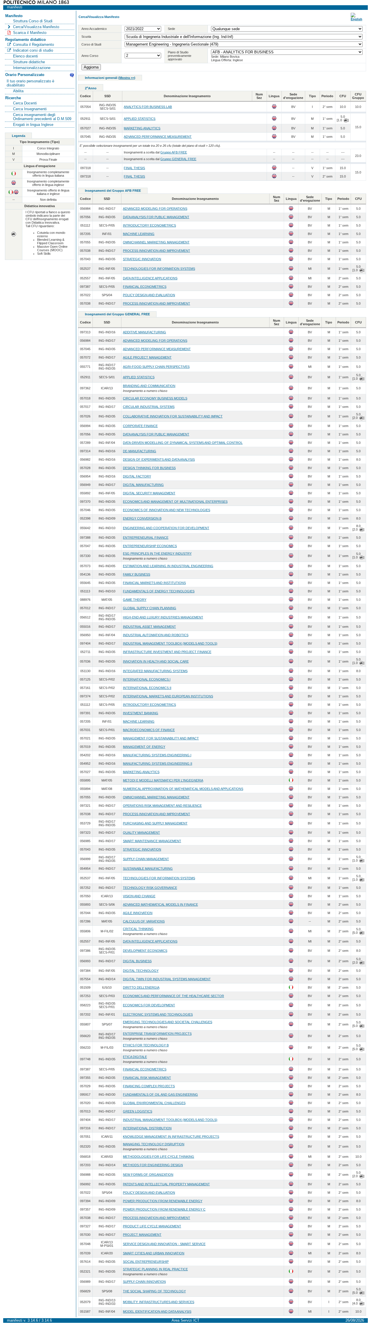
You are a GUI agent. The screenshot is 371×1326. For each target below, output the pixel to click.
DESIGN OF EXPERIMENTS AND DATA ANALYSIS (159, 459)
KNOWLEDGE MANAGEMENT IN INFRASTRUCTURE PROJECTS (171, 1136)
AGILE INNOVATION (137, 913)
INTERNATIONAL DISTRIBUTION (147, 1128)
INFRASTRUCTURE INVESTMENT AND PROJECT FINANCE (167, 652)
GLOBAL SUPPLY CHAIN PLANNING (149, 608)
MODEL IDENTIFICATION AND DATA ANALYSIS (157, 1311)
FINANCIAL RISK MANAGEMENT (147, 1077)
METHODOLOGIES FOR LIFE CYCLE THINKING (158, 1156)
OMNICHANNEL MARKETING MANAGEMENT (156, 242)
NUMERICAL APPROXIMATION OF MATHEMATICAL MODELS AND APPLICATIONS (183, 788)
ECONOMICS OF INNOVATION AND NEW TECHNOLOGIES (166, 510)
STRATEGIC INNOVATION (142, 259)
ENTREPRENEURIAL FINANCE (145, 537)
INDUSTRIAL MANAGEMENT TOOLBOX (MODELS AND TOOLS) (170, 643)
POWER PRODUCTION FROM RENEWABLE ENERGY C (164, 1209)
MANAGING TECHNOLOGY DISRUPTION (153, 1144)
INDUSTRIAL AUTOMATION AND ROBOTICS (155, 635)
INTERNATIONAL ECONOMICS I (146, 679)
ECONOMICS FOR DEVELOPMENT (149, 1005)
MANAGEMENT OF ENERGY (144, 746)
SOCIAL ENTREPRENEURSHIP (146, 1261)
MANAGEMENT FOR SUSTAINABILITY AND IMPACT (161, 738)
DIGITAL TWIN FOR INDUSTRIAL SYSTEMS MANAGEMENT (167, 979)
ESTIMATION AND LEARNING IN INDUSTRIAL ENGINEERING (168, 566)
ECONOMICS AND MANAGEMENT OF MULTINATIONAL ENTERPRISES (175, 501)
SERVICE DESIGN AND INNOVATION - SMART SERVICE (164, 1244)
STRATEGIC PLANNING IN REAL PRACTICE (155, 1269)
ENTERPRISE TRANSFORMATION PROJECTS (157, 1033)
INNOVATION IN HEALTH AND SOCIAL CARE (156, 661)
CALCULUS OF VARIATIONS (144, 921)
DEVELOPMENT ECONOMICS (145, 950)
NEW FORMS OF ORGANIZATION (148, 1174)
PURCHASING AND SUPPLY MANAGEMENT (155, 823)
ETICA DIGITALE (135, 1057)
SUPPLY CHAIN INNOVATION (144, 1281)
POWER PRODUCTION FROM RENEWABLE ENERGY (162, 1201)
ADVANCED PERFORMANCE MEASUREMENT (158, 136)
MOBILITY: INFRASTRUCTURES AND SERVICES (158, 1302)
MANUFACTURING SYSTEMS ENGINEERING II (157, 763)
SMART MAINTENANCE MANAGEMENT (152, 841)
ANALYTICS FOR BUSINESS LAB (148, 106)
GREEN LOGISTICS (137, 1111)
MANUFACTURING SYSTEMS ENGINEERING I (157, 755)
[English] (356, 19)
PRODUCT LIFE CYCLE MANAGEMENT (152, 1226)
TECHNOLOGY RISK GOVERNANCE (150, 887)
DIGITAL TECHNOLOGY (141, 970)
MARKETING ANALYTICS (142, 128)
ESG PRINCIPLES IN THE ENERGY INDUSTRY (157, 553)
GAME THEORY (134, 599)
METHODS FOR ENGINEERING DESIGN (153, 1165)
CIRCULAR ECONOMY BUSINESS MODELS (155, 398)
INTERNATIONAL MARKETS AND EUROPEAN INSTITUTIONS (168, 696)
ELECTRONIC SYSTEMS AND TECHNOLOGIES (158, 1014)
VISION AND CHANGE (139, 896)
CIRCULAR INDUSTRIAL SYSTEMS (148, 406)
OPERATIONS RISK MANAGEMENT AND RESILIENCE (162, 805)
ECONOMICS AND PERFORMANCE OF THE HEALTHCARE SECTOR (173, 996)
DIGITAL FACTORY (137, 476)
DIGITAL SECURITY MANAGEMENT (149, 493)
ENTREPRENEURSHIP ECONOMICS (150, 546)
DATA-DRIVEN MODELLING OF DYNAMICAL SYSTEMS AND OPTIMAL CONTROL (183, 442)
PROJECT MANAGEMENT (142, 1234)
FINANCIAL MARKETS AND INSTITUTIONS (154, 583)
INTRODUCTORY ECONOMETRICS (149, 225)
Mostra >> (126, 77)
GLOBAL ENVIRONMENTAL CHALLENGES (154, 1103)
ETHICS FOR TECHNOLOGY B (146, 1045)
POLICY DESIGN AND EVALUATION (149, 295)
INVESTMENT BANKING (140, 713)
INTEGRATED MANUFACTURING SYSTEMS (155, 671)
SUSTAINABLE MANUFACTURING (148, 868)
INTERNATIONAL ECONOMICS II (147, 688)
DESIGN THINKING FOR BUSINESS (149, 468)
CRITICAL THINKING (138, 929)
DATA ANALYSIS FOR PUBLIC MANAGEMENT (156, 217)
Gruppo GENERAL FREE (178, 159)
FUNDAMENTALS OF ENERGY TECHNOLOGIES (158, 591)
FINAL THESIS (134, 168)
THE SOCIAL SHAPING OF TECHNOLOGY (154, 1291)
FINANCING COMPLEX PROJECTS (149, 1086)
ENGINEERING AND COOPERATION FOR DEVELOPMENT (166, 528)
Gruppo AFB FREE (173, 152)
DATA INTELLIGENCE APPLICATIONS (150, 278)
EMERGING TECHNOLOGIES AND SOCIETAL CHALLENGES (167, 1022)
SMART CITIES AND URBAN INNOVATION (153, 1253)
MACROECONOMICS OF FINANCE (149, 730)
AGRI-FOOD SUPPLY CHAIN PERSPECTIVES (156, 366)
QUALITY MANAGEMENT (141, 832)
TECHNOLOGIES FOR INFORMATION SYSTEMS (159, 268)
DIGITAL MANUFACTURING (143, 484)
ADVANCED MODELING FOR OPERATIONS (155, 208)
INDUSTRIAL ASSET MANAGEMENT (149, 626)
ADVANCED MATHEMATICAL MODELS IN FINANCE (160, 904)
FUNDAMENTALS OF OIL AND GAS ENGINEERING (160, 1094)
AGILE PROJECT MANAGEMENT (147, 357)
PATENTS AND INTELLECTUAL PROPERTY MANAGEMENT (166, 1184)
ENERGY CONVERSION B (142, 518)
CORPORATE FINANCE (140, 426)
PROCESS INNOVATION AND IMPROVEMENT (156, 250)
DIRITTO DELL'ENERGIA (141, 987)
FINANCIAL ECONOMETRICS (144, 286)
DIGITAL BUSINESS (137, 961)
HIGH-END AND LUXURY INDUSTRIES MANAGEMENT (163, 617)
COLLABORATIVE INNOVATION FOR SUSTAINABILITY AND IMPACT (173, 416)
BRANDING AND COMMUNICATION (149, 386)
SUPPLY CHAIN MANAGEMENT (146, 859)
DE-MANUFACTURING (139, 451)
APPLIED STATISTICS (139, 118)
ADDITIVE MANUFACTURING (144, 332)
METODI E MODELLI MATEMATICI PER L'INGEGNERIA (163, 780)
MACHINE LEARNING (138, 234)
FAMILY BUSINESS (136, 574)
